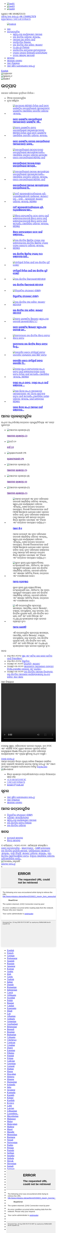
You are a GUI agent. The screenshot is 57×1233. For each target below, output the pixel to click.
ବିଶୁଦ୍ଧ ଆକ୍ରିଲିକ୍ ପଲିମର (42, 856)
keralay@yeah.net (15, 785)
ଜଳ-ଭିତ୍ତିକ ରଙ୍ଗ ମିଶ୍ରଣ (19, 823)
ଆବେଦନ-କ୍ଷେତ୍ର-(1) (17, 493)
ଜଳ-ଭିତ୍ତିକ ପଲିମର (16, 825)
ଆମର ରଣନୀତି (19, 627)
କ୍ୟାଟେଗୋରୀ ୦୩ (15, 459)
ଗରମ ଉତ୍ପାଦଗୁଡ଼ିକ (10, 848)
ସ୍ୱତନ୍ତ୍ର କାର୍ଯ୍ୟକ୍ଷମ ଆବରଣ (27, 34)
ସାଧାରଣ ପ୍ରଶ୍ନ (14, 60)
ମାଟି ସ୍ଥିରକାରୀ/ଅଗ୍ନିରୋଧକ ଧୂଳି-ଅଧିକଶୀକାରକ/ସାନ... (28, 208)
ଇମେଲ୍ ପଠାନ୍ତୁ (8, 864)
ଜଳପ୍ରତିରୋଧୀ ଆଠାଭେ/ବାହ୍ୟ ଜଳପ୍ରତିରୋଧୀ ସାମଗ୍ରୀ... (26, 164)
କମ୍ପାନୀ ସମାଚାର (15, 838)
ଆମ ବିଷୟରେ (13, 63)
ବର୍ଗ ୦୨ (10, 447)
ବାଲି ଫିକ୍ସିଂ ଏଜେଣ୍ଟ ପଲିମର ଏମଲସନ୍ (28, 853)
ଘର (9, 29)
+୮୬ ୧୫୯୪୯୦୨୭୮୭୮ (16, 779)
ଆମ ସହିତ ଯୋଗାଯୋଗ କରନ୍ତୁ (21, 66)
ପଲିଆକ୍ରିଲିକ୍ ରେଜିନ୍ (11, 858)
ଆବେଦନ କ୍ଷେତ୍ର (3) (17, 470)
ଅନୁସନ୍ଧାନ (42, 766)
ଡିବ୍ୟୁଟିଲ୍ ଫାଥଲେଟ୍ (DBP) (26, 296)
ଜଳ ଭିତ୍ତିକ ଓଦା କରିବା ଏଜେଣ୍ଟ (28, 45)
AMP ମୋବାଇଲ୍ (42, 848)
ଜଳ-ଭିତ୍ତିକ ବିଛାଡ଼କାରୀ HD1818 (28, 284)
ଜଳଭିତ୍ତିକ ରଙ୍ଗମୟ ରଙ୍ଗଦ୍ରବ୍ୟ (29, 50)
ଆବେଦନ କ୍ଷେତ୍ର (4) (17, 481)
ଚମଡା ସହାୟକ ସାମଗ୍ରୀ (23, 55)
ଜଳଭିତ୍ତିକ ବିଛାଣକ (22, 42)
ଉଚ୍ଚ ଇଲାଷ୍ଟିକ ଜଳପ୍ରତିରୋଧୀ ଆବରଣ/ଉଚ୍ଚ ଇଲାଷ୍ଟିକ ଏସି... (27, 120)
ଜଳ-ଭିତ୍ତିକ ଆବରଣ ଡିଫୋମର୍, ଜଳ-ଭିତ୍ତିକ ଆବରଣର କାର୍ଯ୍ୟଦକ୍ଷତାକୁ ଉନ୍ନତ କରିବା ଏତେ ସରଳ (30, 674)
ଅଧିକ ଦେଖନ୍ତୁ (7, 758)
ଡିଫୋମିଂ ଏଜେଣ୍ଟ (32, 663)
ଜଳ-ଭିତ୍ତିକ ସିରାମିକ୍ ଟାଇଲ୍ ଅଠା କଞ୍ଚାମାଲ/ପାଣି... (28, 255)
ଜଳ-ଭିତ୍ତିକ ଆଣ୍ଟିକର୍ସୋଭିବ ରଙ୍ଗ (26, 854)
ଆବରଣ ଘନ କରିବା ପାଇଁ (24, 39)
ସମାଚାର (10, 58)
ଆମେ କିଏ (17, 528)
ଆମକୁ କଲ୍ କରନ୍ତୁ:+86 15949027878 (18, 16)
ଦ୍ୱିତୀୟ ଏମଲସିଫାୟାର (18, 817)
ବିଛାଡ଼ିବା (26, 661)
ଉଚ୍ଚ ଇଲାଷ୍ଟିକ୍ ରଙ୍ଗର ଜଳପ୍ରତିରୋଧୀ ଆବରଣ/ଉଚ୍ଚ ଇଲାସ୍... (31, 142)
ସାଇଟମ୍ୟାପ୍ (27, 848)
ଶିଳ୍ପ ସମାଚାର (13, 840)
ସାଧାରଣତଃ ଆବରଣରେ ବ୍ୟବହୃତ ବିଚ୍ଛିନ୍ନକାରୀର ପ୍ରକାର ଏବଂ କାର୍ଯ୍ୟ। (30, 667)
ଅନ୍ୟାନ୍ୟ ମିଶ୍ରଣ (21, 47)
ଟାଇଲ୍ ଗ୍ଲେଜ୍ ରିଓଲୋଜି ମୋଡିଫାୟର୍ (30, 52)
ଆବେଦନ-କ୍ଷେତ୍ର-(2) (17, 436)
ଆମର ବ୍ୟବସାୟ (20, 581)
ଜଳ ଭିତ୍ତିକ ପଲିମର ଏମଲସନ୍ (26, 37)
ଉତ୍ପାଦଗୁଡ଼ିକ (13, 31)
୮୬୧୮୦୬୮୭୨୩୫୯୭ (16, 782)
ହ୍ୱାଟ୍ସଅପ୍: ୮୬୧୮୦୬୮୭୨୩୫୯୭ (16, 19)
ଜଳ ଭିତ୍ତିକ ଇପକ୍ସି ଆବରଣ (14, 850)
